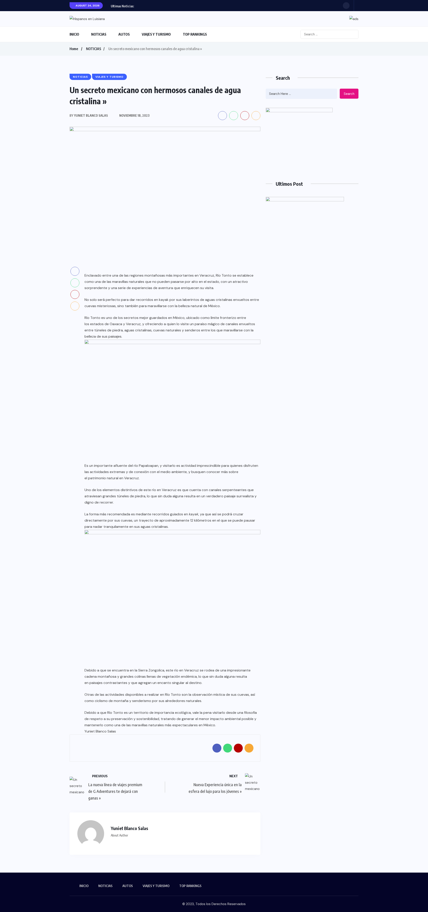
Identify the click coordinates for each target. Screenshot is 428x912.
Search (349, 94)
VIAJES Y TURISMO (156, 34)
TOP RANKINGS (195, 34)
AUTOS (124, 34)
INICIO (74, 34)
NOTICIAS (98, 34)
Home (74, 49)
